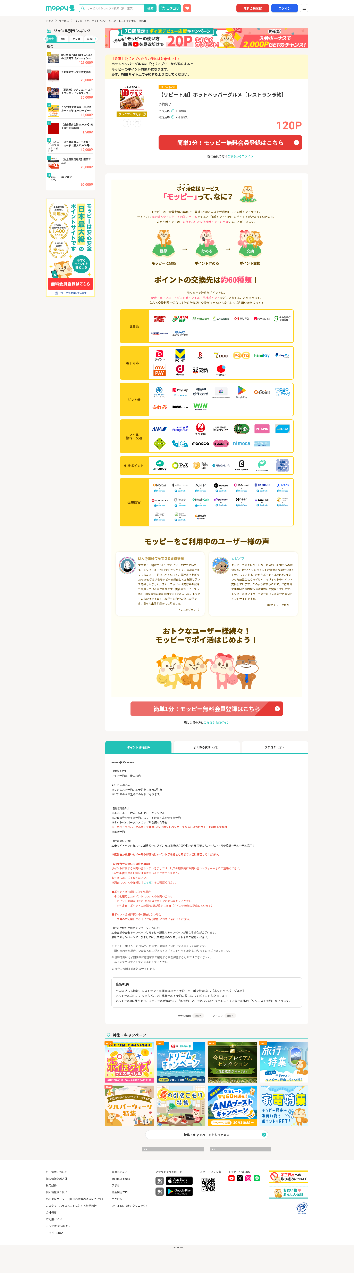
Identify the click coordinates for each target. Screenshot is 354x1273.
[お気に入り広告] (187, 8)
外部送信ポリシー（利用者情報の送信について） (75, 1199)
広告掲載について (56, 1172)
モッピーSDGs (54, 1233)
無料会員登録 (253, 8)
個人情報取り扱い (56, 1192)
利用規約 (51, 1185)
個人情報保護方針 (56, 1179)
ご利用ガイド (54, 1219)
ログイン (284, 8)
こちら (147, 882)
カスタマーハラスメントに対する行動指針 (71, 1206)
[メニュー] (304, 8)
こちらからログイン (240, 156)
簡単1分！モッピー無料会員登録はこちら (230, 142)
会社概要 (51, 1212)
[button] (46, 39)
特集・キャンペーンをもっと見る (207, 1135)
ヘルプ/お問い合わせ (58, 1226)
